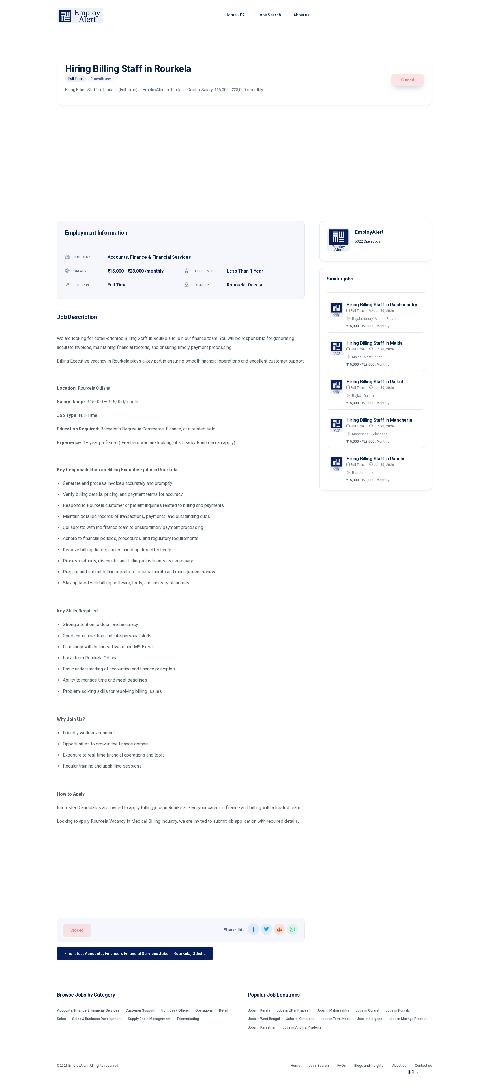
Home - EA (235, 15)
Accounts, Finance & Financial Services (149, 257)
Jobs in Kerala (259, 1010)
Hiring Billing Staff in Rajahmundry (381, 304)
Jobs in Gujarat (367, 1010)
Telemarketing (188, 1019)
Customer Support (140, 1010)
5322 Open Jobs (367, 241)
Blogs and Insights (368, 1066)
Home (295, 1066)
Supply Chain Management (149, 1019)
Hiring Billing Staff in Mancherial (379, 420)
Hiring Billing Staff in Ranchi (375, 458)
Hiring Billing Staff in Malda (374, 343)
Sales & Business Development (97, 1019)
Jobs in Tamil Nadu (336, 1019)
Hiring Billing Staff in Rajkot (374, 381)
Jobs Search (269, 15)
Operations (204, 1010)
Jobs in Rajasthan (262, 1027)
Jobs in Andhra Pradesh (302, 1027)
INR (411, 1072)
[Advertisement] (244, 164)
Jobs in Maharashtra (333, 1010)
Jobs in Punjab (397, 1010)
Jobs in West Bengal (264, 1019)
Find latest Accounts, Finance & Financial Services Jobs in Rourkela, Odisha (135, 953)
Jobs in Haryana (369, 1019)
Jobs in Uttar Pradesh (293, 1010)
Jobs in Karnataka (300, 1019)
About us (301, 15)
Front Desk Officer (175, 1010)
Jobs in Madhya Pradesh (408, 1019)
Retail (223, 1010)
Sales (61, 1019)
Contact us (423, 1066)
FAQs (341, 1066)
